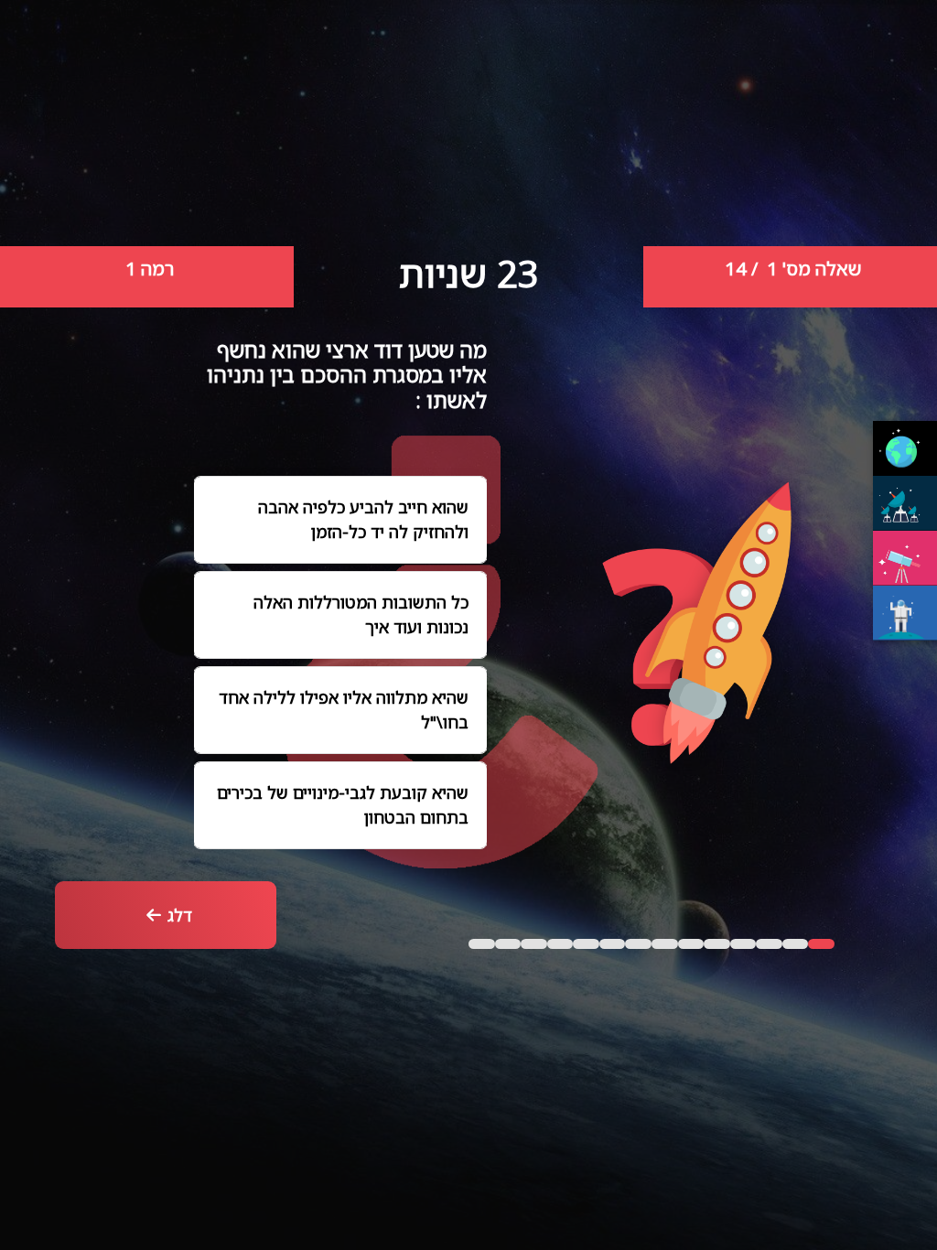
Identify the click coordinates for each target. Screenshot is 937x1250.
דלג (179, 915)
